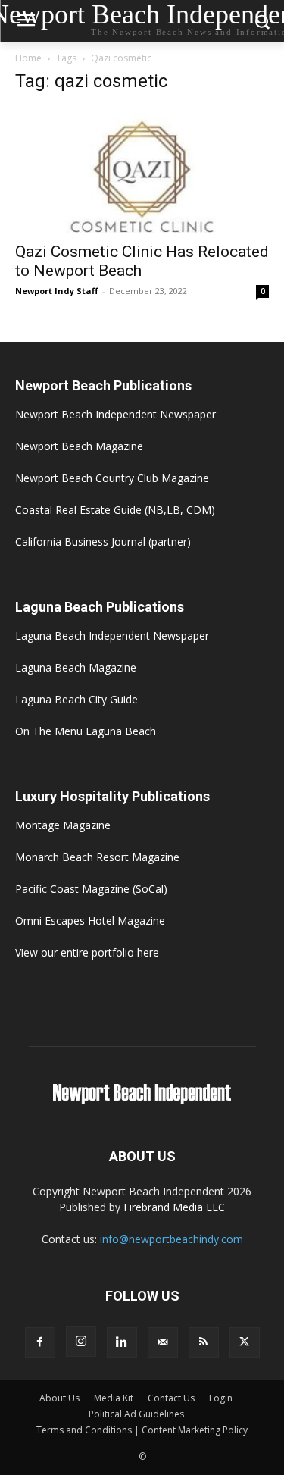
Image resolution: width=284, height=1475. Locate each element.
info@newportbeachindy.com (171, 1239)
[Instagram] (81, 1341)
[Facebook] (40, 1342)
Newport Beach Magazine (79, 446)
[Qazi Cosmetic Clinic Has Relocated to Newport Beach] (142, 170)
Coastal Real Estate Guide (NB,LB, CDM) (115, 510)
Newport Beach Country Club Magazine (112, 478)
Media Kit (113, 1398)
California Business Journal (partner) (103, 541)
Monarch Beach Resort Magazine (97, 857)
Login (221, 1398)
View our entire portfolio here (87, 952)
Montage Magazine (63, 825)
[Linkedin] (122, 1342)
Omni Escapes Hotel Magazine (90, 920)
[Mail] (163, 1342)
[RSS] (204, 1342)
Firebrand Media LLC (174, 1207)
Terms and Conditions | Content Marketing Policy (142, 1429)
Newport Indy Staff (56, 290)
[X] (244, 1342)
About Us (59, 1398)
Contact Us (171, 1398)
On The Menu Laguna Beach (85, 731)
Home (28, 58)
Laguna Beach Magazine (75, 667)
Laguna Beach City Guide (76, 699)
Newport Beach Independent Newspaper (115, 414)
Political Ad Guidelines (136, 1414)
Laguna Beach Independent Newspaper (112, 635)
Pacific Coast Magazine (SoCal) (91, 889)
